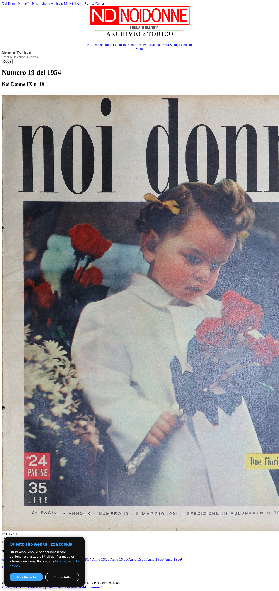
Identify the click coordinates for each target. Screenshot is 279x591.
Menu (140, 49)
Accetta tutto (26, 577)
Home (22, 3)
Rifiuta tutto (62, 577)
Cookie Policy (34, 587)
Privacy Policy (12, 587)
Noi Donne (9, 3)
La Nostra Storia (38, 3)
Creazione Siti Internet (75, 587)
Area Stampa (86, 3)
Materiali (70, 3)
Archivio (57, 3)
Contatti (100, 3)
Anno (101, 559)
